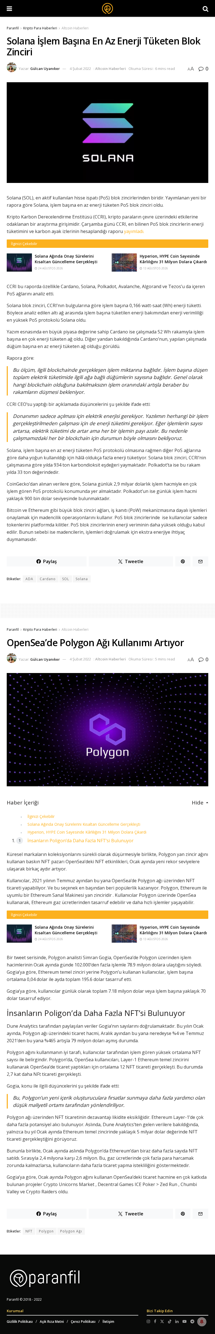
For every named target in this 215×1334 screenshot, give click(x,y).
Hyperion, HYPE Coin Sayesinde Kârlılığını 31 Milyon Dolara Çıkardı (173, 258)
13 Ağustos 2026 (155, 268)
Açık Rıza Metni (52, 1321)
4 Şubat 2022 (80, 68)
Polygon (46, 1231)
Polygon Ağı (71, 1231)
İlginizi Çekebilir (41, 816)
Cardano (48, 579)
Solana (82, 579)
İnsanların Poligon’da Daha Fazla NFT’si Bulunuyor (80, 840)
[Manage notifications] (201, 1321)
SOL (65, 579)
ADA (29, 579)
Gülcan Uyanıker (45, 68)
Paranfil (13, 28)
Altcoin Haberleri (75, 28)
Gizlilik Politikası (20, 1321)
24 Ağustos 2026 (50, 268)
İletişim (108, 1321)
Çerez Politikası (83, 1321)
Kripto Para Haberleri (40, 28)
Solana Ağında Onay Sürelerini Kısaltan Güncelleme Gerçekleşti (66, 258)
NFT (28, 1231)
